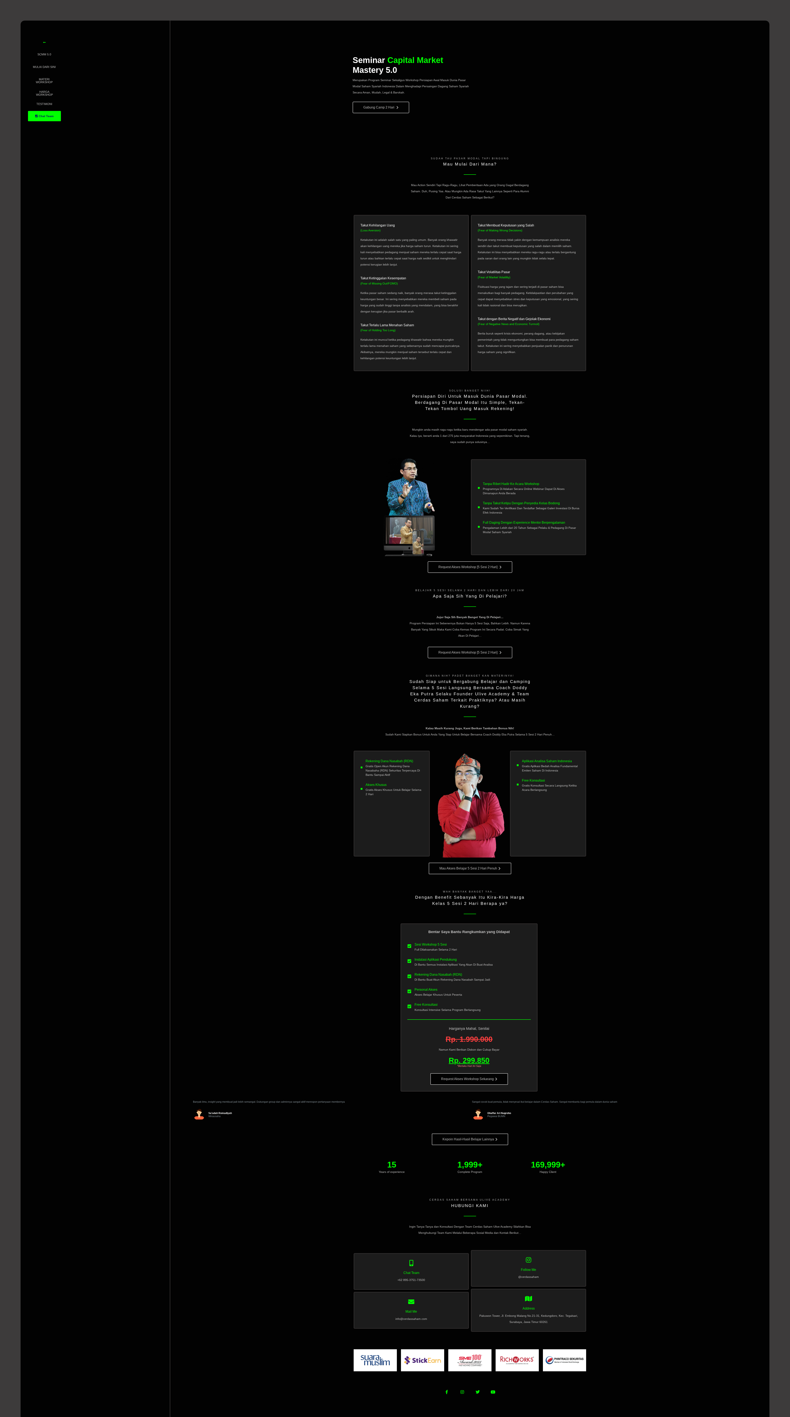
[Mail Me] (411, 1302)
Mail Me (411, 1311)
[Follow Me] (528, 1260)
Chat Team (411, 1273)
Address (529, 1308)
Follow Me (528, 1269)
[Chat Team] (411, 1263)
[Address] (528, 1299)
